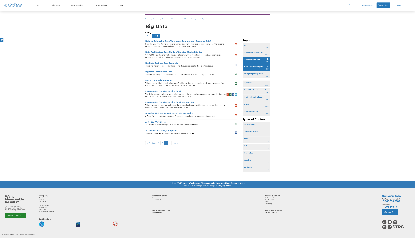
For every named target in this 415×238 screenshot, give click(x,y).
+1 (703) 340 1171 (225, 186)
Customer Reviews (77, 5)
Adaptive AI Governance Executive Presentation (169, 113)
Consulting (268, 203)
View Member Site (367, 5)
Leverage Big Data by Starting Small (163, 91)
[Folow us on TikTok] (389, 227)
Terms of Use (43, 207)
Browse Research (157, 212)
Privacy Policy (43, 209)
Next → (176, 143)
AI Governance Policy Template (160, 130)
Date (148, 36)
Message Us (389, 212)
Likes (155, 36)
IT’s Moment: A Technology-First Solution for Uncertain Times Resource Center (211, 183)
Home (38, 5)
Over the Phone (270, 200)
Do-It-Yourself (269, 198)
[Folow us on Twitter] (395, 222)
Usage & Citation (44, 205)
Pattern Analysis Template (158, 80)
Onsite (267, 202)
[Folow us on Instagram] (384, 227)
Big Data (205, 19)
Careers (41, 200)
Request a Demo (383, 5)
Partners (154, 198)
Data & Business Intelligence (190, 19)
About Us (42, 198)
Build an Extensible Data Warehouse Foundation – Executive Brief (178, 41)
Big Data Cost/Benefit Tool (158, 71)
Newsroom (42, 202)
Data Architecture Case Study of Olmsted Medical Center (173, 52)
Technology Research (152, 19)
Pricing (120, 5)
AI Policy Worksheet (155, 122)
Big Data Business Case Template (161, 63)
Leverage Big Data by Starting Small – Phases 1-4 (169, 102)
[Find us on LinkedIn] (384, 222)
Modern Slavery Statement (47, 211)
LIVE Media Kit (156, 200)
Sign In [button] (399, 5)
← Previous (151, 143)
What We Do (56, 5)
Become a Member (14, 216)
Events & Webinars (101, 5)
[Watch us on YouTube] (390, 222)
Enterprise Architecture (169, 19)
